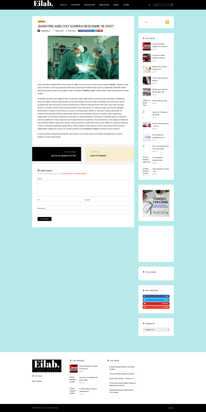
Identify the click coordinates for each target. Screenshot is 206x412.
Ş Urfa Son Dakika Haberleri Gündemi (121, 374)
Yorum (40, 179)
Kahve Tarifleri (37, 381)
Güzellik (63, 5)
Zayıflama (41, 21)
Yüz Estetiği (75, 5)
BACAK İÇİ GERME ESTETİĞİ (63, 156)
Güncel (116, 5)
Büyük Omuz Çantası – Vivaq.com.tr (121, 378)
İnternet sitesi (41, 208)
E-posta (87, 200)
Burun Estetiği (89, 5)
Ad (39, 200)
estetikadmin (45, 31)
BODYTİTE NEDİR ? (99, 156)
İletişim (126, 5)
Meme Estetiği (104, 5)
